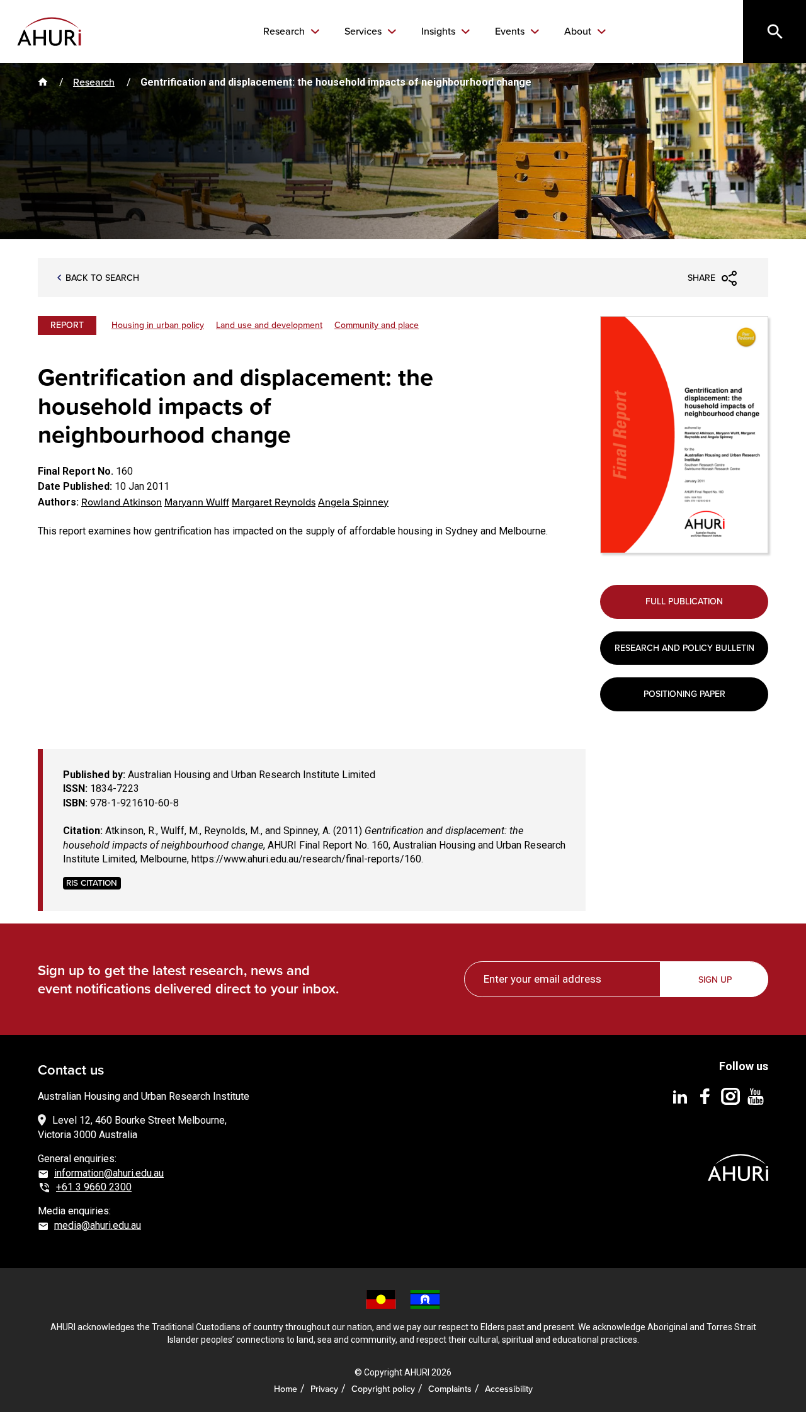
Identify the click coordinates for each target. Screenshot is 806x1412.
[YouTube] (755, 1096)
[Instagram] (730, 1096)
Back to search (102, 278)
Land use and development (269, 325)
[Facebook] (705, 1096)
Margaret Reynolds (273, 502)
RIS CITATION (91, 883)
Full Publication (684, 601)
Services (364, 31)
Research (285, 31)
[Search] (774, 31)
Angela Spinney (353, 502)
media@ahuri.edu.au (97, 1225)
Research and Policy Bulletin (684, 648)
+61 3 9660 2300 (94, 1187)
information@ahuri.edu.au (109, 1173)
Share (701, 278)
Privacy (324, 1389)
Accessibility (509, 1389)
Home (285, 1389)
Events (511, 31)
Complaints (450, 1389)
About (579, 31)
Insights (439, 31)
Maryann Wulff (196, 502)
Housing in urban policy (157, 325)
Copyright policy (383, 1389)
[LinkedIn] (680, 1096)
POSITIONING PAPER (684, 694)
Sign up (715, 979)
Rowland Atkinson (121, 502)
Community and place (376, 325)
